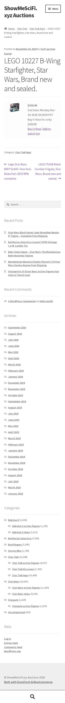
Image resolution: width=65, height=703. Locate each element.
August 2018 (15, 475)
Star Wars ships (21, 594)
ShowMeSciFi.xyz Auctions (20, 12)
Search (32, 697)
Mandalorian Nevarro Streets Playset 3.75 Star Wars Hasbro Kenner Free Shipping (34, 263)
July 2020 (13, 339)
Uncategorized (16, 612)
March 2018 (14, 487)
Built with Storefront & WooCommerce (28, 682)
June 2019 (13, 419)
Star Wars (13, 581)
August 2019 (15, 407)
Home (11, 28)
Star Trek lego (37, 28)
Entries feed (11, 643)
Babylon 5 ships (21, 532)
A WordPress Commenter (22, 301)
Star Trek (22, 28)
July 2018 (13, 481)
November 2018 (16, 463)
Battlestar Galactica (19, 538)
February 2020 (16, 370)
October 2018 (15, 469)
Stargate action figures (25, 606)
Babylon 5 (13, 520)
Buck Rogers (15, 544)
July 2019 (13, 413)
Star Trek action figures (25, 563)
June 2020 (13, 346)
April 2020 (13, 358)
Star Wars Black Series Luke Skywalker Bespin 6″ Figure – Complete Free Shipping (33, 234)
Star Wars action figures (26, 587)
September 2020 (17, 327)
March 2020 (14, 364)
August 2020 (15, 333)
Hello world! (46, 301)
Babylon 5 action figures (26, 526)
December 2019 (16, 383)
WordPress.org (12, 651)
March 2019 (14, 438)
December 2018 (16, 456)
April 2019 (13, 432)
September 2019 (17, 401)
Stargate (13, 600)
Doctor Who (14, 550)
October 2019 (15, 395)
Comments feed (13, 647)
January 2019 (15, 450)
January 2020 (15, 376)
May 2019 (13, 426)
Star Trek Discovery (23, 569)
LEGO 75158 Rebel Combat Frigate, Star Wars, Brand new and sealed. (48, 171)
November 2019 (16, 389)
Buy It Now (34, 129)
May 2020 (13, 352)
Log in (7, 638)
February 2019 (16, 444)
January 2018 (15, 493)
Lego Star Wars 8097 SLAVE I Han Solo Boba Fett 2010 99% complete (17, 171)
